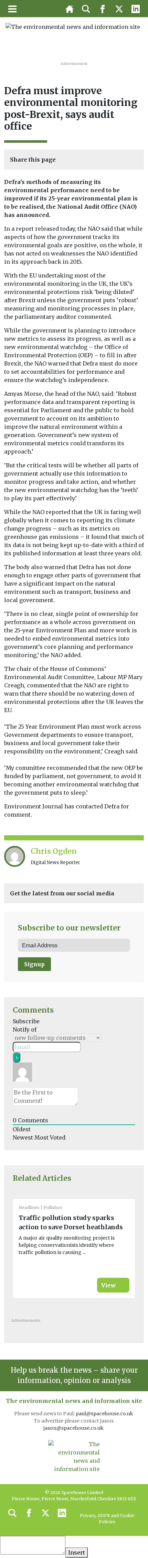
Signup (34, 964)
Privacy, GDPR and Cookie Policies (107, 1518)
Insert (76, 1552)
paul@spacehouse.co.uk (105, 1413)
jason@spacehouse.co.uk (74, 1428)
